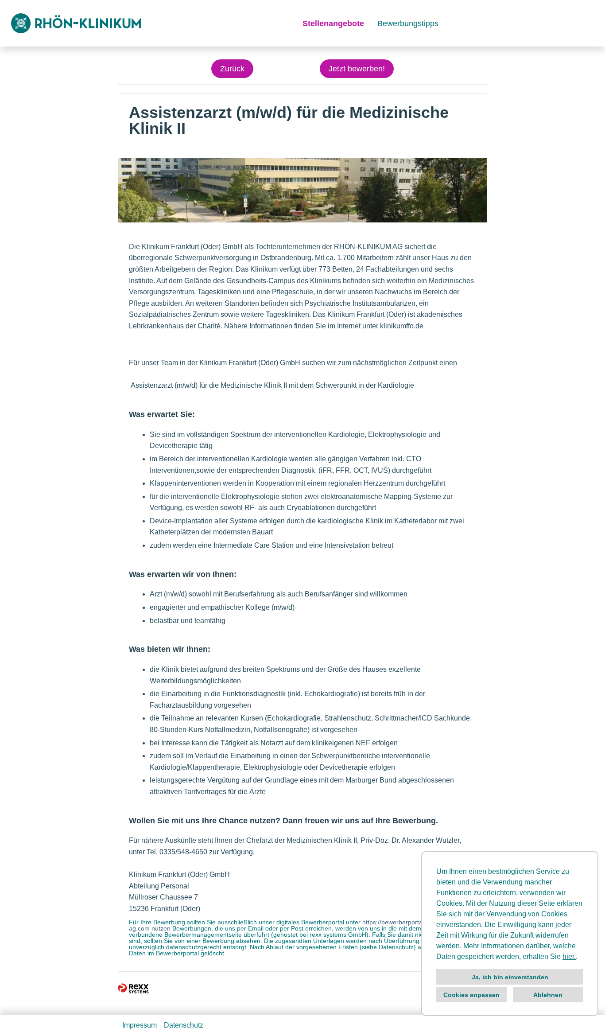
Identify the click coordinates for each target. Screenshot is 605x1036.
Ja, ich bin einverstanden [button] (510, 977)
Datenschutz (183, 1025)
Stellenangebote (333, 23)
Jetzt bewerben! (357, 68)
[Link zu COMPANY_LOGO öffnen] (76, 23)
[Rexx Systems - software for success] (133, 988)
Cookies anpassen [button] (471, 994)
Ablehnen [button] (547, 994)
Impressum (139, 1025)
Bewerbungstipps (407, 23)
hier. (569, 956)
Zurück (232, 68)
